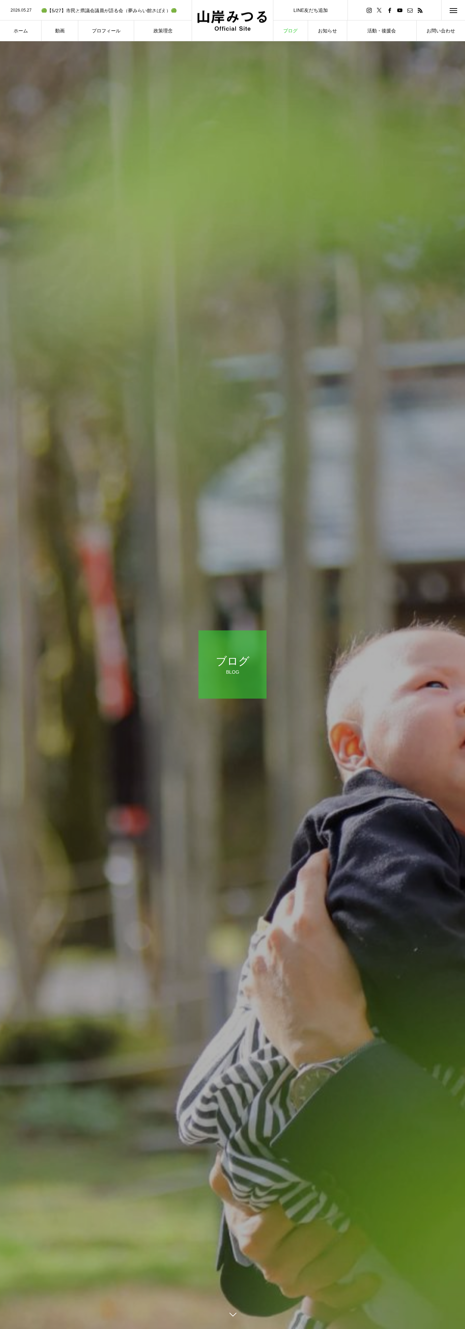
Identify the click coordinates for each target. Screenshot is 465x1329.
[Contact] (410, 10)
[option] (96, 10)
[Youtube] (400, 10)
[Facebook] (389, 10)
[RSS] (420, 10)
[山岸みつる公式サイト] (232, 20)
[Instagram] (369, 10)
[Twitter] (379, 10)
